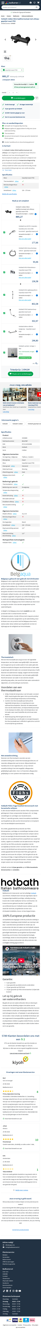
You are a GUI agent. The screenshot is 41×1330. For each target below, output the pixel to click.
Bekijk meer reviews (21, 1190)
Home (2, 16)
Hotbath (5, 424)
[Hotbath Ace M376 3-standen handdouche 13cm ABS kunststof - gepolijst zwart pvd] (12, 232)
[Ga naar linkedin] (7, 1291)
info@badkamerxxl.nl (12, 1247)
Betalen (5, 1255)
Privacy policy (27, 1325)
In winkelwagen (19, 98)
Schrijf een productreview (20, 1230)
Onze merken (7, 1287)
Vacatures (6, 1283)
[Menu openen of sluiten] (2, 3)
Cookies (20, 1325)
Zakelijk (5, 1274)
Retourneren (7, 1259)
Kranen (9, 16)
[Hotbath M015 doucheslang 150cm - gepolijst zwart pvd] (12, 253)
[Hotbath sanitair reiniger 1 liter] (12, 352)
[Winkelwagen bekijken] (38, 3)
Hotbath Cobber (18, 424)
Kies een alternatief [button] (25, 239)
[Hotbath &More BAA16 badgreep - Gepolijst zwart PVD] (12, 331)
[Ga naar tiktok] (4, 1291)
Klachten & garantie (9, 1264)
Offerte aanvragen (8, 1262)
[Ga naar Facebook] (10, 1291)
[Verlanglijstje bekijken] (34, 3)
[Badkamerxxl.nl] (12, 2)
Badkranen (16, 16)
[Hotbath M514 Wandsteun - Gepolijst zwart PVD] (12, 272)
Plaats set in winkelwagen (22, 374)
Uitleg (16, 181)
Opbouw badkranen (27, 16)
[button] (5, 39)
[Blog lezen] (15, 394)
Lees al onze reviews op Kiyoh (19, 1053)
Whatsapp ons (10, 1245)
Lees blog (6, 412)
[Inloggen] (30, 3)
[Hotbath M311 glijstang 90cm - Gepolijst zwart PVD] (12, 295)
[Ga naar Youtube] (19, 1291)
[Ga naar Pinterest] (16, 1291)
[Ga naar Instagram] (13, 1291)
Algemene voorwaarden (9, 1325)
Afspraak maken (8, 1281)
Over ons (5, 1272)
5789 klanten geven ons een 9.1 (21, 12)
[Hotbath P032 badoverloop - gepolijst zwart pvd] (12, 313)
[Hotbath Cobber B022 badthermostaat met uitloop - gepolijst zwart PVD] (20, 39)
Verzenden (6, 1257)
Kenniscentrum (7, 1285)
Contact (5, 1276)
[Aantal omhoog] (17, 92)
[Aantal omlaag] (9, 92)
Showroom (6, 1278)
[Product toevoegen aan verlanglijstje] (36, 98)
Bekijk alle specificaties (9, 194)
